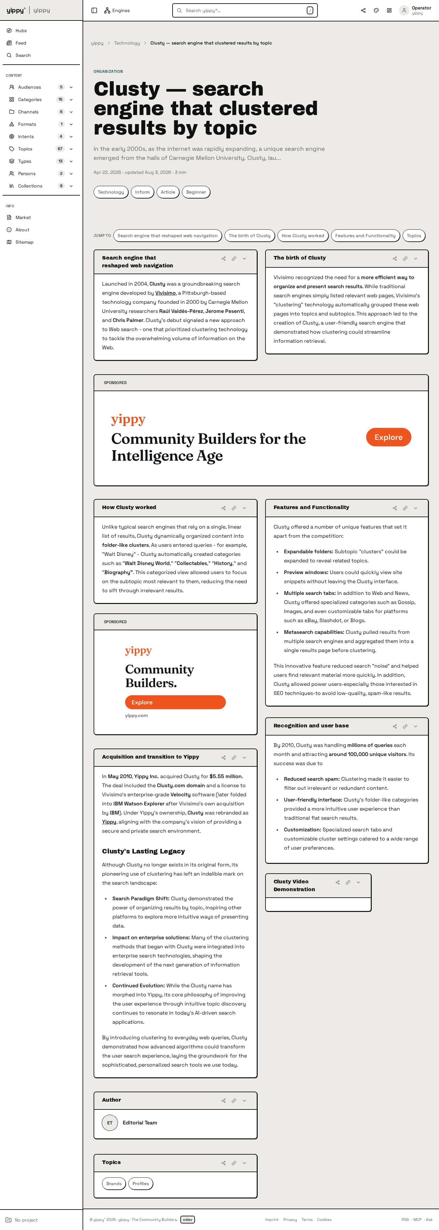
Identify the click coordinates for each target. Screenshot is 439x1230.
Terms (307, 1219)
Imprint (272, 1219)
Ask (429, 1219)
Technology (127, 43)
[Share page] (363, 10)
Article (168, 192)
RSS (405, 1219)
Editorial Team (140, 1122)
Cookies (324, 1219)
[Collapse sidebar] (94, 10)
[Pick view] (389, 10)
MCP (417, 1219)
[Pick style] (376, 10)
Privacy (290, 1219)
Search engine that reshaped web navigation (168, 235)
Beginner (196, 192)
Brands (114, 1183)
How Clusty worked (303, 235)
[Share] (223, 258)
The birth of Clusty (250, 235)
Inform (142, 192)
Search (23, 55)
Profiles (141, 1183)
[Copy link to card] (234, 258)
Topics (414, 235)
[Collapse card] (244, 258)
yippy (97, 43)
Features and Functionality (365, 235)
